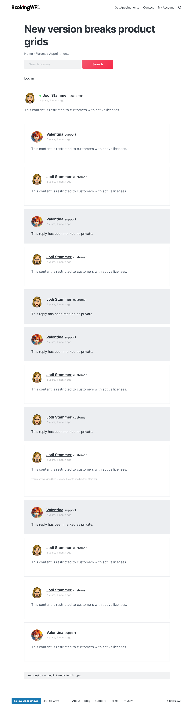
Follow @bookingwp (26, 700)
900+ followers (51, 700)
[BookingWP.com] (26, 8)
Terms (114, 701)
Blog (87, 701)
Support (100, 701)
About (76, 701)
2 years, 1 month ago (51, 100)
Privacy (128, 701)
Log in (29, 78)
